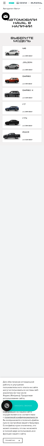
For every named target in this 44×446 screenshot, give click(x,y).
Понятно (10, 440)
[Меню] (4, 2)
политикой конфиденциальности (21, 417)
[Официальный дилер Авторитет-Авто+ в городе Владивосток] (29, 3)
